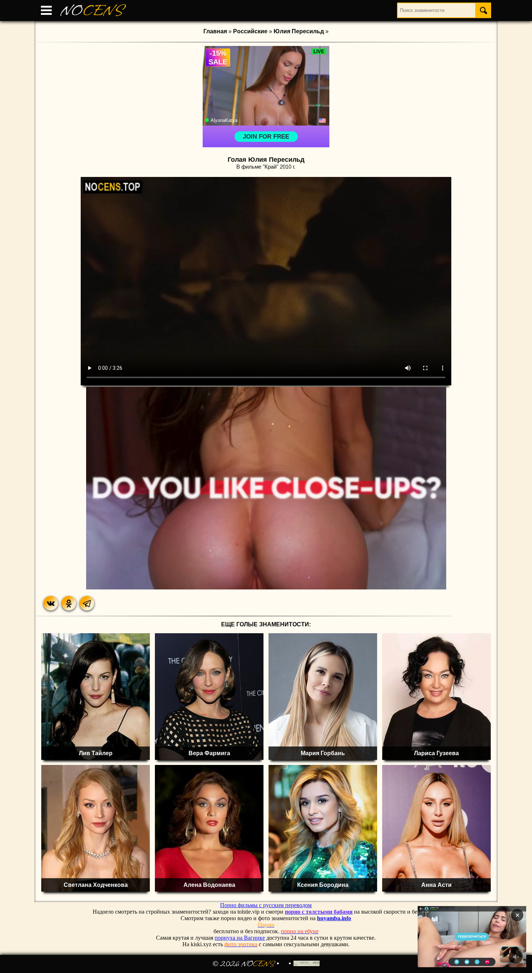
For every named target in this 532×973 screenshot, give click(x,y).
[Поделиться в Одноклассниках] (69, 603)
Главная (215, 31)
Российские (250, 31)
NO (92, 10)
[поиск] (483, 10)
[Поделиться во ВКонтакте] (50, 603)
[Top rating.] (307, 964)
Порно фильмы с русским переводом (266, 905)
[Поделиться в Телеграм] (87, 603)
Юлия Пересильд (299, 31)
